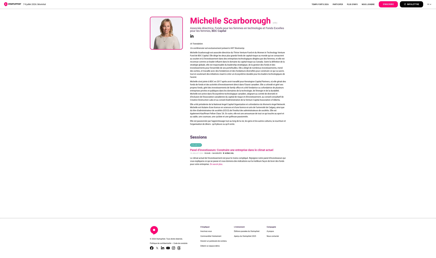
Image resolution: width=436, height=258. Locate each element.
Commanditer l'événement (210, 236)
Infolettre (411, 4)
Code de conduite (180, 243)
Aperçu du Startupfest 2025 (245, 236)
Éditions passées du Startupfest (246, 231)
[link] (429, 4)
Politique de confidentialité (160, 243)
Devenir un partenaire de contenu (213, 241)
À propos (270, 231)
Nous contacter (273, 236)
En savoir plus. (216, 164)
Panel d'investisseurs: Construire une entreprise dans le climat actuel (231, 150)
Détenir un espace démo (210, 246)
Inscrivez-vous (206, 231)
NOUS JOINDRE (368, 4)
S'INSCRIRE (388, 4)
